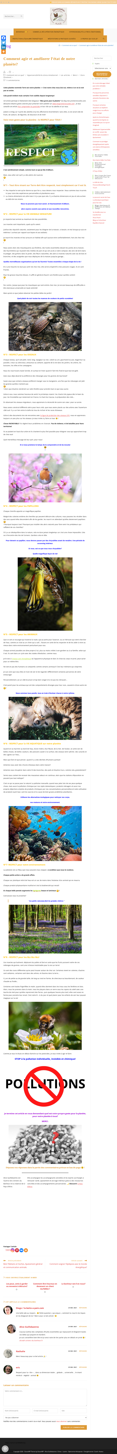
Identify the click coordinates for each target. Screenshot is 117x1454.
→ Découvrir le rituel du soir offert (45, 1237)
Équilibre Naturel (98, 223)
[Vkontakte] (21, 1250)
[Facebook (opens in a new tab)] (2, 2)
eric (18, 1367)
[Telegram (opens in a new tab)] (8, 2)
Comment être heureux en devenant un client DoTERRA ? (45, 1286)
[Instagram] (13, 1250)
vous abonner (61, 1421)
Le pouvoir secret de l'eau (101, 197)
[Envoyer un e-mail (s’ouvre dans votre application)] (6, 2)
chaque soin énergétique (21, 659)
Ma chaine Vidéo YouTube (101, 160)
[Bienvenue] (59, 45)
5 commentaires (13, 80)
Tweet (7, 1250)
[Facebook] (3, 38)
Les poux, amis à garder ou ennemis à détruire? (17, 1285)
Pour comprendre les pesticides (29, 106)
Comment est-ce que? (15, 75)
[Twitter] (3, 42)
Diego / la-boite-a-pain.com (30, 1308)
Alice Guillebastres (29, 1326)
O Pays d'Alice (97, 171)
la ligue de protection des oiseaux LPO (55, 415)
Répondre (83, 1308)
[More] (26, 1250)
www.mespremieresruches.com (63, 104)
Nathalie (20, 1351)
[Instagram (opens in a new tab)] (4, 2)
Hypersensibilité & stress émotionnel (42, 75)
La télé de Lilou (98, 182)
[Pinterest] (17, 1250)
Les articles (65, 75)
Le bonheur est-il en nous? (73, 1284)
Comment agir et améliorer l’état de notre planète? (96, 45)
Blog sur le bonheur (99, 220)
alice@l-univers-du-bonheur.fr (31, 1340)
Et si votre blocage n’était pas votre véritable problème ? (101, 86)
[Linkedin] (3, 47)
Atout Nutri (97, 217)
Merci (75, 75)
